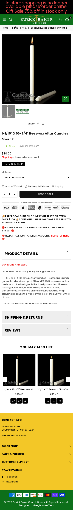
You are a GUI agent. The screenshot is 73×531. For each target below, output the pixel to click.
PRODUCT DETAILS (21, 253)
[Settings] (60, 19)
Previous (4, 69)
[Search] (10, 19)
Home (5, 27)
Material (6, 172)
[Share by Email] (43, 123)
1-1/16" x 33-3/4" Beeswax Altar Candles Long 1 (19, 389)
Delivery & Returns (38, 186)
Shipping (7, 157)
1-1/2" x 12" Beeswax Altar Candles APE (54, 389)
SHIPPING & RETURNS (24, 317)
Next (68, 69)
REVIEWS (13, 330)
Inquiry (59, 186)
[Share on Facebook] (38, 123)
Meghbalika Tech (44, 505)
